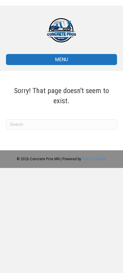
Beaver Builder (94, 159)
